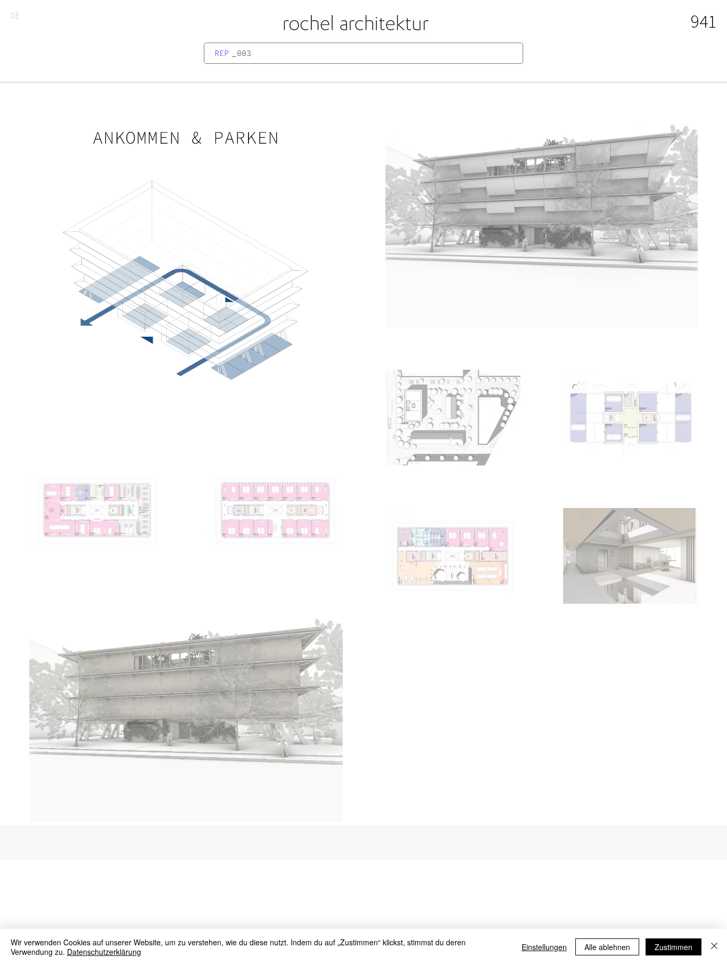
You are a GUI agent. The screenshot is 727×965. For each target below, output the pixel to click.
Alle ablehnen (607, 947)
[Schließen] (714, 946)
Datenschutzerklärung (104, 951)
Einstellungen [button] (544, 947)
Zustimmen (673, 947)
